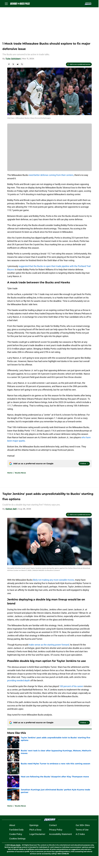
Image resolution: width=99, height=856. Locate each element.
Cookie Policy (15, 834)
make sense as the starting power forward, (49, 644)
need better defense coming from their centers (51, 175)
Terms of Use (82, 829)
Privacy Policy (55, 829)
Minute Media (15, 845)
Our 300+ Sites (83, 825)
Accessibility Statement (60, 834)
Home (10, 473)
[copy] (22, 64)
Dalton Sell (11, 509)
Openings (33, 825)
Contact (53, 825)
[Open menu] (6, 3)
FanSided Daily (16, 829)
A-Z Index (80, 834)
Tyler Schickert (13, 58)
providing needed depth (18, 680)
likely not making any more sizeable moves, (53, 580)
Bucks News (20, 473)
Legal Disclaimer (37, 834)
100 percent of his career (71, 686)
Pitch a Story (35, 829)
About (12, 825)
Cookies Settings (17, 838)
